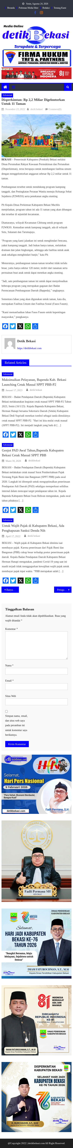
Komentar (11, 629)
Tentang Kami (60, 8)
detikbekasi (34, 460)
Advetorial (7, 95)
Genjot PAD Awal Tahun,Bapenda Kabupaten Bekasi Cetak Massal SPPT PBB (33, 452)
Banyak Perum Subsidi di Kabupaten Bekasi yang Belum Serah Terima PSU (12, 589)
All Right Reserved (55, 1143)
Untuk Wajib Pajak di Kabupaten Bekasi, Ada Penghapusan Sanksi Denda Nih (33, 528)
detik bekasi (37, 109)
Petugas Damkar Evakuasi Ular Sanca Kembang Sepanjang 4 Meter (64, 589)
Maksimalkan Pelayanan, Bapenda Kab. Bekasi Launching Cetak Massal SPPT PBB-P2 (34, 382)
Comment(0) (55, 109)
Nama (9, 665)
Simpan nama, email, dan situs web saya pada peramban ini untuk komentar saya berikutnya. (16, 725)
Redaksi (46, 8)
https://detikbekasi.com (29, 348)
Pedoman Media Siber (28, 8)
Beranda (11, 8)
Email (9, 680)
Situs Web (10, 696)
